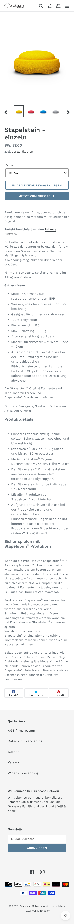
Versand (14, 762)
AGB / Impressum (21, 730)
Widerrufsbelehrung (23, 773)
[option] (19, 111)
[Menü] (67, 5)
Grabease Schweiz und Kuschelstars (42, 906)
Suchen (13, 752)
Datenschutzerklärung (25, 741)
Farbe (9, 165)
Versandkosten (22, 151)
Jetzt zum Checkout (37, 196)
